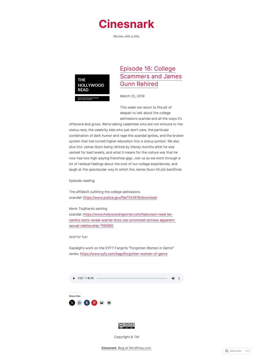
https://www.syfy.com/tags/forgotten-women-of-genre (123, 254)
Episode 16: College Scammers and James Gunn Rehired (151, 76)
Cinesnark (126, 23)
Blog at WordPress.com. (135, 348)
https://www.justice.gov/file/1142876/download (120, 197)
